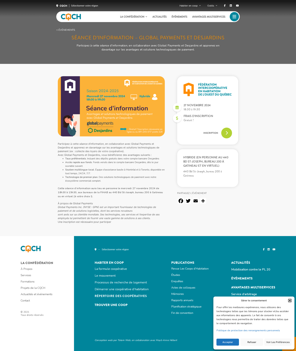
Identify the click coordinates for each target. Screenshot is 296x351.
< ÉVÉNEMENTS (65, 30)
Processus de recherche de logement (121, 282)
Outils (210, 5)
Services (26, 275)
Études (175, 275)
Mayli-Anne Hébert (166, 340)
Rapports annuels (182, 300)
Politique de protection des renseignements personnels (248, 330)
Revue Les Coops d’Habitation (190, 268)
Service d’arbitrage (244, 294)
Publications (182, 262)
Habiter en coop (188, 5)
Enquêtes (177, 281)
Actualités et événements (36, 294)
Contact (25, 300)
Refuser (251, 342)
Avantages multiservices (208, 17)
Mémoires (177, 294)
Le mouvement (105, 276)
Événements (179, 17)
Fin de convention (182, 313)
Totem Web (124, 340)
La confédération (132, 17)
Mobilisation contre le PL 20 (250, 269)
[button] (289, 300)
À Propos (26, 269)
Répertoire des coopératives (121, 296)
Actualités (159, 17)
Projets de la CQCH (33, 288)
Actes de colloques (183, 287)
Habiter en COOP (109, 262)
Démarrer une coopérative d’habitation (122, 289)
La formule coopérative (111, 269)
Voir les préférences (278, 342)
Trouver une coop (111, 305)
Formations (28, 281)
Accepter (227, 342)
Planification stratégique (186, 306)
